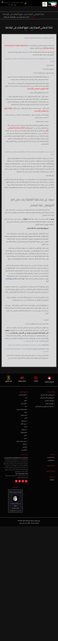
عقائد (25, 412)
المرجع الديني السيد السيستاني (47, 397)
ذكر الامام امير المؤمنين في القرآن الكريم (44, 406)
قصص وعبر (23, 449)
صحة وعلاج (23, 420)
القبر (25, 418)
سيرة (25, 438)
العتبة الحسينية (50, 457)
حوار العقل (24, 429)
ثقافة (25, 400)
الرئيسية (33, 17)
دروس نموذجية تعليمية (21, 441)
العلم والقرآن (23, 432)
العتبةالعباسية (51, 460)
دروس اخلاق (23, 423)
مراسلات (24, 444)
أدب (25, 397)
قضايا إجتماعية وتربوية (21, 409)
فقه (25, 406)
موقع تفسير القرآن (49, 403)
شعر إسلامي (23, 415)
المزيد (16, 478)
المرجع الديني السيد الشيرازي (47, 394)
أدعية (25, 426)
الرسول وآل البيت (22, 394)
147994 (52, 479)
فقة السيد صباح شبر (49, 400)
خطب (25, 435)
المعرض (24, 446)
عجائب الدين (23, 403)
